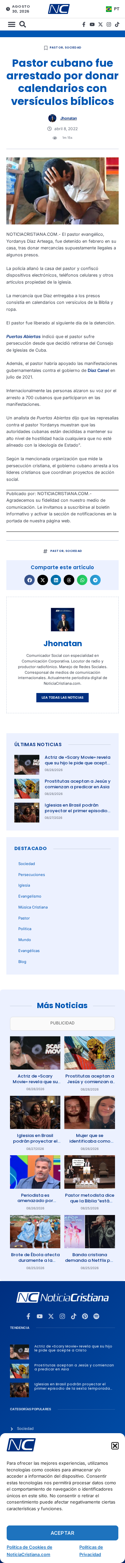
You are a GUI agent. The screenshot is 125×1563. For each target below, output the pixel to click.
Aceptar (62, 1533)
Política (24, 928)
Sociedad (73, 47)
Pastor (56, 47)
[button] (115, 1445)
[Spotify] (96, 1316)
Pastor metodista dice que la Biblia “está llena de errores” (89, 1201)
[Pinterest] (85, 1316)
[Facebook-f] (83, 24)
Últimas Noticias (38, 744)
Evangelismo (29, 896)
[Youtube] (92, 24)
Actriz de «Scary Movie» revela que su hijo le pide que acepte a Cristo (77, 763)
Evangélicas (29, 950)
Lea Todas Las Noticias (62, 697)
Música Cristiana (33, 907)
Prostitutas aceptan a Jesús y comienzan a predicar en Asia (78, 784)
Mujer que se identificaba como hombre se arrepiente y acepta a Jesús (89, 1144)
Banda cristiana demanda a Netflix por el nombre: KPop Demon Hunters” (90, 1263)
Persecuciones (31, 874)
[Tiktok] (117, 24)
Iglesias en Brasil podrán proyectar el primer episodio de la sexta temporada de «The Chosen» (76, 813)
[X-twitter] (100, 24)
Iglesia (24, 885)
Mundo (24, 939)
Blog (22, 961)
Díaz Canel (98, 370)
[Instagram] (108, 24)
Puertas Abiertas (23, 336)
